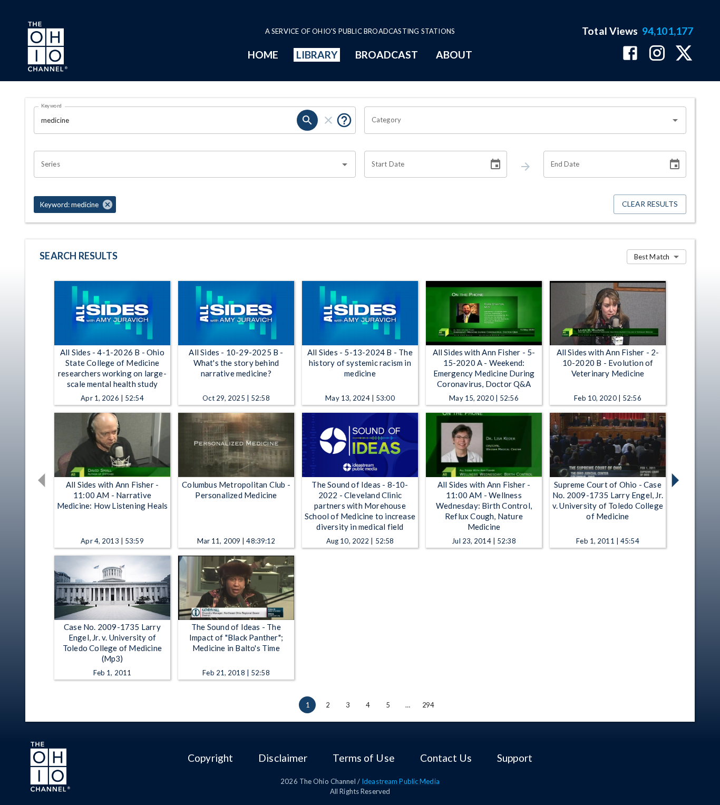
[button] (75, 204)
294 (428, 705)
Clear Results (650, 203)
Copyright (210, 758)
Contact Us (446, 758)
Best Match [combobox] (651, 257)
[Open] (675, 120)
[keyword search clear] (328, 120)
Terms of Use (363, 758)
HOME (263, 55)
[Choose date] (495, 164)
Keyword (51, 105)
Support (514, 758)
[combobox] (517, 120)
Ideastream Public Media (401, 781)
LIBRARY (317, 55)
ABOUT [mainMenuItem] (454, 55)
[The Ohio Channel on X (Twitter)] (684, 54)
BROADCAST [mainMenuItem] (387, 55)
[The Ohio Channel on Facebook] (630, 54)
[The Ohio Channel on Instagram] (657, 54)
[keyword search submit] (307, 120)
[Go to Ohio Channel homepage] (46, 47)
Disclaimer (282, 758)
